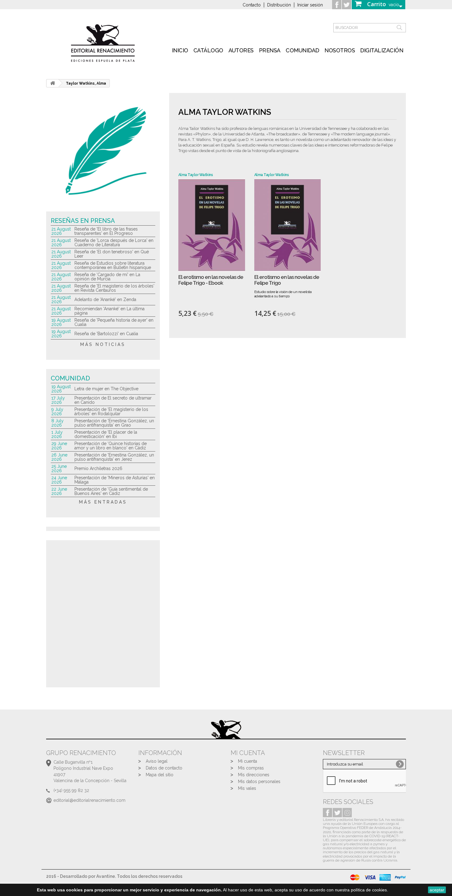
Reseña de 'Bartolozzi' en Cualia (106, 333)
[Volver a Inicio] (52, 83)
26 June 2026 (59, 457)
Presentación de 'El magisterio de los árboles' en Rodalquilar (111, 411)
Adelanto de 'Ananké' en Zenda (105, 299)
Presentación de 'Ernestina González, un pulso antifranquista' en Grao (114, 423)
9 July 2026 (57, 411)
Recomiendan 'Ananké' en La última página (109, 310)
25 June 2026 (59, 468)
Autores (241, 50)
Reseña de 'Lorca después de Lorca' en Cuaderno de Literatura (113, 242)
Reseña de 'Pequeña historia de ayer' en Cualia (113, 322)
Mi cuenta (247, 761)
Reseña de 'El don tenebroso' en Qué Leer (111, 254)
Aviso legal (157, 761)
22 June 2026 (59, 491)
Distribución (279, 4)
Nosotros (339, 50)
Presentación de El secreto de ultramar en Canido (113, 400)
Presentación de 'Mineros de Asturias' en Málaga (114, 479)
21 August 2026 (61, 231)
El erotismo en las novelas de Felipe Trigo (286, 280)
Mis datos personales (259, 781)
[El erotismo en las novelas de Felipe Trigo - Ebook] (211, 225)
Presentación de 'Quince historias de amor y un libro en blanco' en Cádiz (110, 445)
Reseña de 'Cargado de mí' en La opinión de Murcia (107, 276)
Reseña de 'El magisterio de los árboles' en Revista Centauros (114, 288)
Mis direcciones (253, 774)
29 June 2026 (59, 445)
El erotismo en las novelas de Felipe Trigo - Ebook (210, 280)
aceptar (437, 889)
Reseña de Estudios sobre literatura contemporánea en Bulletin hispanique (112, 265)
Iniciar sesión (310, 4)
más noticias (102, 344)
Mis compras (251, 767)
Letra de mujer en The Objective (106, 388)
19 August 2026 (61, 322)
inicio (180, 50)
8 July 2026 (57, 423)
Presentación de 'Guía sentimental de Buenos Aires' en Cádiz (111, 491)
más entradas (103, 502)
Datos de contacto (164, 767)
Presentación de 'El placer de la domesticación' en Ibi (105, 434)
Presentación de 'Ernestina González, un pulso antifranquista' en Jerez (114, 457)
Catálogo (208, 50)
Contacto (252, 4)
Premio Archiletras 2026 (98, 468)
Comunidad (302, 50)
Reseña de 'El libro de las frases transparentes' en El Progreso (106, 231)
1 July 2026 (57, 434)
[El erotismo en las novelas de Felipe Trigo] (287, 225)
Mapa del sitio (159, 774)
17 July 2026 (58, 400)
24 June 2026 (59, 479)
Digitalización (381, 50)
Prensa (269, 50)
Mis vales (247, 788)
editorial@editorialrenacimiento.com (89, 800)
